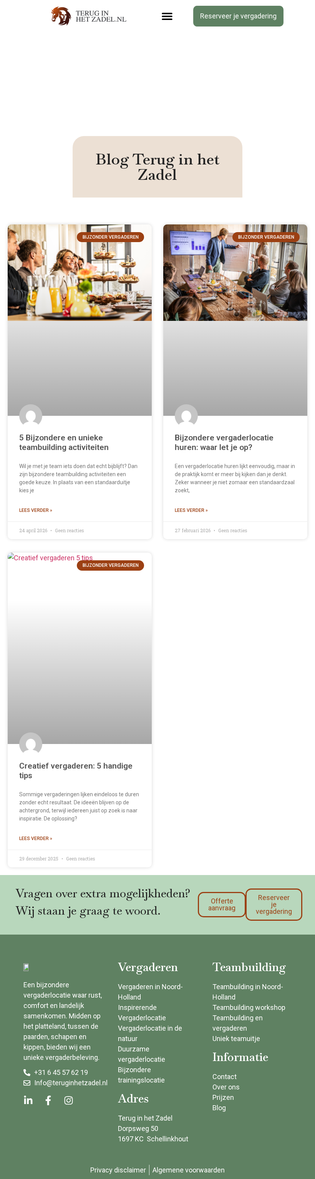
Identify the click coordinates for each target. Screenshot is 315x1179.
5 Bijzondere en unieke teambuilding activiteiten (64, 442)
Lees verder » (35, 510)
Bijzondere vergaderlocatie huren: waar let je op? (224, 442)
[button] (167, 16)
